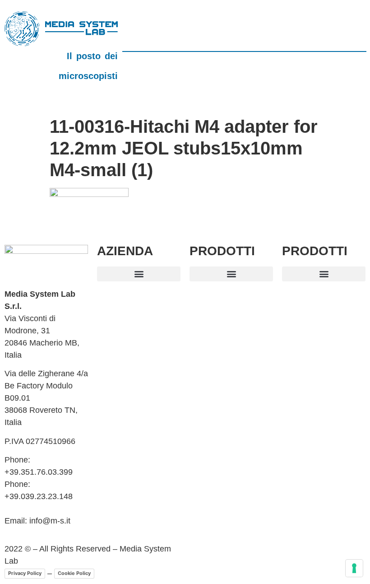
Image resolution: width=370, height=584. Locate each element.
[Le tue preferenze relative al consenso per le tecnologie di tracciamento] (354, 568)
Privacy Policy (25, 573)
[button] (138, 273)
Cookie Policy (74, 573)
